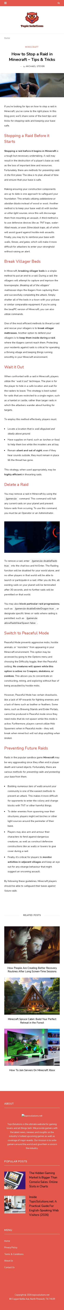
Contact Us (9, 1267)
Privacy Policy (10, 1247)
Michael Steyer (35, 66)
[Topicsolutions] (32, 19)
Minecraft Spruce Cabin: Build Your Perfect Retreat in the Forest (32, 1020)
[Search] (59, 3)
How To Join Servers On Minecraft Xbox (32, 1070)
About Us (8, 1260)
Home (7, 38)
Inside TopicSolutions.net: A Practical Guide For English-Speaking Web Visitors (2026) (44, 1206)
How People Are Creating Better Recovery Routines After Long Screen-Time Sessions (32, 969)
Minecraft (32, 47)
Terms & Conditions (14, 1254)
